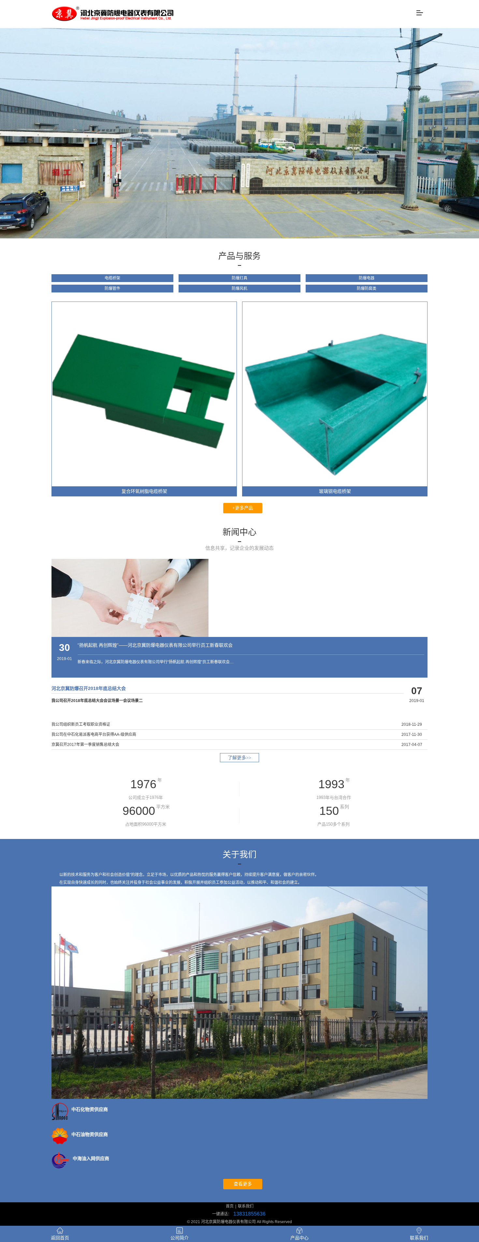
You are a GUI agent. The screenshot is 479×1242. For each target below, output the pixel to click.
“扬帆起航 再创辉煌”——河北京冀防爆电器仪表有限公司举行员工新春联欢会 (155, 645)
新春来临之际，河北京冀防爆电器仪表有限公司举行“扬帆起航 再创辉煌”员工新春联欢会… (156, 662)
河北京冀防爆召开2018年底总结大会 (88, 688)
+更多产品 (242, 508)
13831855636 (249, 1214)
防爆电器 (366, 278)
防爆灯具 (239, 278)
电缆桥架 (112, 278)
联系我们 (246, 1206)
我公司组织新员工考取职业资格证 (80, 724)
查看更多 (243, 1183)
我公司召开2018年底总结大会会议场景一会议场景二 (97, 700)
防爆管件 (112, 288)
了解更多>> (239, 757)
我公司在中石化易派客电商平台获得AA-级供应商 (93, 734)
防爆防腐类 (366, 288)
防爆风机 (239, 288)
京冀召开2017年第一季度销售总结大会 (85, 744)
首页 (230, 1206)
